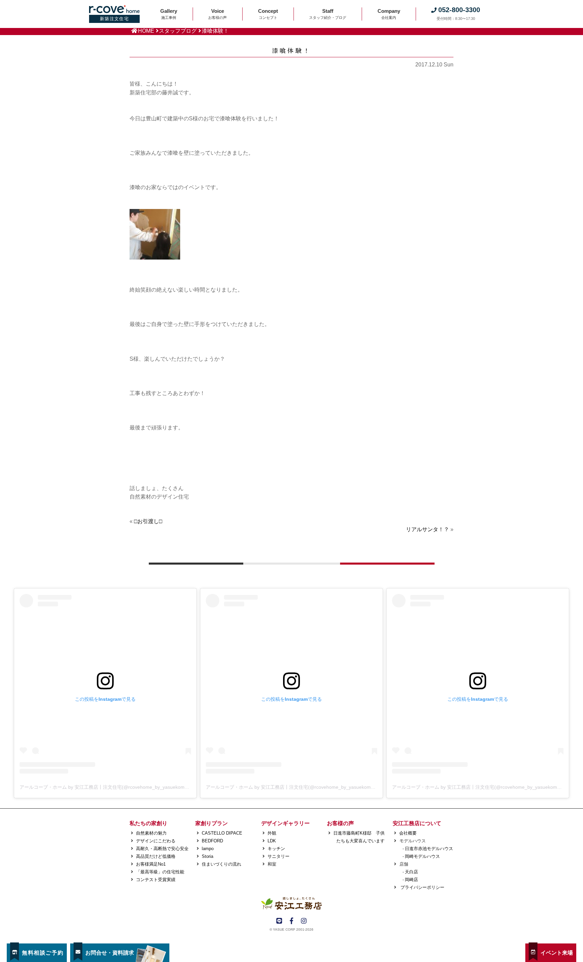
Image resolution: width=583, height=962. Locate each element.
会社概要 (408, 833)
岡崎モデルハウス (422, 856)
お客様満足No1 (151, 864)
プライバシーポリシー (421, 887)
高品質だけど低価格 (155, 856)
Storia (207, 856)
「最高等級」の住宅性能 (160, 871)
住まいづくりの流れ (221, 864)
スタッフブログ (178, 31)
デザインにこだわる (155, 840)
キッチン (276, 848)
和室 (272, 864)
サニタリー (278, 856)
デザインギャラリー (285, 823)
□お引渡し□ (148, 521)
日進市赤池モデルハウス (429, 848)
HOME (146, 31)
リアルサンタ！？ (427, 529)
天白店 (411, 871)
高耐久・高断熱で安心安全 (162, 848)
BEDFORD (212, 840)
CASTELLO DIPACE (222, 833)
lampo (208, 848)
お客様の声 (340, 823)
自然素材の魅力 (151, 833)
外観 (272, 833)
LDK (272, 840)
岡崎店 (411, 879)
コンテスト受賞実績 (155, 879)
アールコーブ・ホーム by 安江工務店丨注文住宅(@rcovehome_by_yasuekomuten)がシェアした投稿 (126, 787)
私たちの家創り (148, 823)
